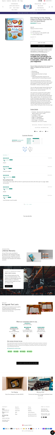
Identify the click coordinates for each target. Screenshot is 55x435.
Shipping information (41, 127)
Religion (40, 5)
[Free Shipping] (14, 384)
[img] (6, 158)
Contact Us (9, 0)
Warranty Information (32, 414)
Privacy (29, 407)
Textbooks (40, 7)
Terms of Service (31, 412)
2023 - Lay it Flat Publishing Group (27, 430)
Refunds (29, 408)
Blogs (22, 0)
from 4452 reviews (27, 324)
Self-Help (16, 7)
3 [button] (27, 204)
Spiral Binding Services (32, 415)
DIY (11, 7)
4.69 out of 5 (20, 140)
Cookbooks (14, 3)
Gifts (18, 0)
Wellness (14, 9)
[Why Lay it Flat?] (40, 384)
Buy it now (41, 45)
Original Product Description (41, 124)
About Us (4, 0)
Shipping (32, 28)
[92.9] (30, 149)
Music (44, 3)
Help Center (14, 0)
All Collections (40, 9)
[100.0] (25, 149)
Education (38, 3)
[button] (34, 23)
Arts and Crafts (14, 5)
